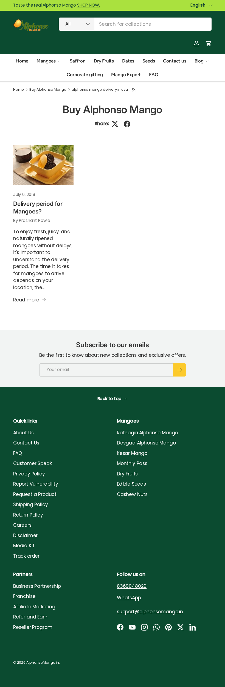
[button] (209, 44)
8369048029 (132, 586)
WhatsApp (129, 597)
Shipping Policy (30, 504)
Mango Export (126, 74)
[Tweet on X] (115, 124)
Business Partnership (37, 586)
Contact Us (26, 443)
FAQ (153, 74)
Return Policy (28, 515)
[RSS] (134, 90)
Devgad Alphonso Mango (146, 443)
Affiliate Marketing (34, 606)
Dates (128, 61)
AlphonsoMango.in (42, 662)
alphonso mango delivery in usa (100, 90)
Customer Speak (32, 463)
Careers (22, 525)
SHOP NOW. (88, 5)
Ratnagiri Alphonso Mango (147, 432)
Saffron (78, 61)
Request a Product (35, 494)
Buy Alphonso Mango (47, 90)
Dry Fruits (104, 61)
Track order (26, 556)
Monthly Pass (132, 463)
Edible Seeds (131, 484)
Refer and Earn (30, 617)
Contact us (174, 61)
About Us (23, 432)
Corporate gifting (85, 74)
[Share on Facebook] (127, 124)
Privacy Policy (29, 474)
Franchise (24, 596)
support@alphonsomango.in (150, 611)
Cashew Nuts (132, 494)
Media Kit (23, 545)
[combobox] (135, 24)
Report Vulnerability (35, 484)
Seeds (148, 61)
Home (22, 61)
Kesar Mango (132, 453)
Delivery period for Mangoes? (38, 207)
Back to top (109, 398)
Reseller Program (32, 627)
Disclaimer (25, 535)
